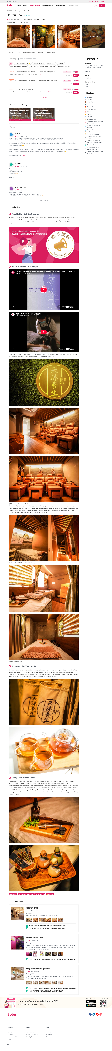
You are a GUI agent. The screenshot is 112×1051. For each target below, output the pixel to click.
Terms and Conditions (13, 1037)
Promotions (49, 1034)
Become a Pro (30, 1032)
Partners (48, 1032)
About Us (9, 1032)
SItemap (48, 1037)
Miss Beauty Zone (34, 938)
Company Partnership (32, 1034)
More (24, 155)
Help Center (10, 1034)
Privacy (8, 1041)
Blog (8, 1044)
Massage (17, 11)
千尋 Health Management (38, 968)
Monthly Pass (30, 1037)
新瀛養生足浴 (32, 908)
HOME (10, 11)
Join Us (9, 1039)
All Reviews (43, 200)
